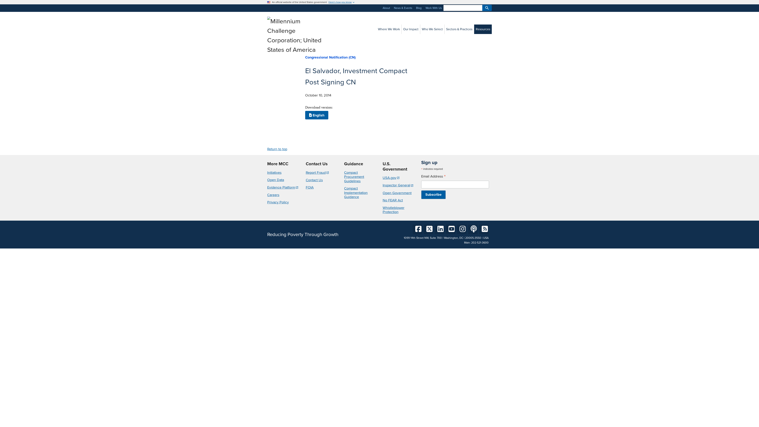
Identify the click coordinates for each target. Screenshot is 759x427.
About (386, 8)
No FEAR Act (393, 200)
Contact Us (314, 180)
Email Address (433, 176)
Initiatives (274, 172)
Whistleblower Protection (393, 210)
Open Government (397, 193)
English (318, 115)
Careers (273, 194)
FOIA (310, 187)
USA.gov (389, 177)
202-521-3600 (480, 243)
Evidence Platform (281, 187)
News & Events (403, 8)
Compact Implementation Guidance (356, 192)
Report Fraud (316, 172)
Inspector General (396, 185)
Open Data (275, 179)
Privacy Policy (278, 202)
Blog (419, 8)
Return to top (277, 149)
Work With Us (434, 8)
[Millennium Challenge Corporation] (295, 49)
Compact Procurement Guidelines (354, 177)
